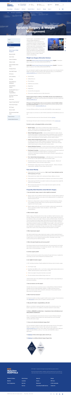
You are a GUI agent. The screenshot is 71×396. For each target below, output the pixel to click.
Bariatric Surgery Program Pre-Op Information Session (42, 60)
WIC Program (11, 107)
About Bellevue (10, 42)
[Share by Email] (65, 47)
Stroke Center (11, 99)
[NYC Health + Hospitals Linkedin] (59, 394)
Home (9, 39)
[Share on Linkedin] (65, 50)
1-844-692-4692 (31, 299)
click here (53, 117)
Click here (30, 334)
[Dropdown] (19, 42)
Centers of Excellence (13, 59)
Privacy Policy (26, 393)
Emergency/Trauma (12, 68)
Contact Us (53, 385)
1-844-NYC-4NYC (23, 5)
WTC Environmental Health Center (13, 113)
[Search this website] (59, 9)
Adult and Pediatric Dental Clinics (13, 65)
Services (23, 385)
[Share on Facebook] (65, 42)
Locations (24, 380)
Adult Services (11, 47)
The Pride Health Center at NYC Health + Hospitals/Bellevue (13, 91)
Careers (49, 9)
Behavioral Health (12, 54)
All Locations (17, 9)
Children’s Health (12, 62)
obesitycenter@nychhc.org (32, 73)
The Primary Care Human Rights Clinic (13, 96)
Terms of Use (31, 393)
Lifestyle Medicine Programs (12, 87)
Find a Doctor (25, 378)
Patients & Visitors (31, 9)
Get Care (23, 9)
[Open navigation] (63, 9)
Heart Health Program (13, 71)
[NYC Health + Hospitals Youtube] (62, 394)
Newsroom (38, 383)
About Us (38, 9)
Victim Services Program (13, 104)
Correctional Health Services (42, 385)
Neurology (11, 79)
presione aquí (57, 120)
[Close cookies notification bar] (67, 1)
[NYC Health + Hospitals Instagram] (57, 394)
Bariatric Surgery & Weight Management (13, 51)
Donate (44, 9)
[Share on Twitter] (65, 45)
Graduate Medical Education (13, 119)
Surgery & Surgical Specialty (14, 102)
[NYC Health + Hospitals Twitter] (54, 394)
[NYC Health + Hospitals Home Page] (10, 5)
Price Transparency (11, 383)
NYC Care (53, 380)
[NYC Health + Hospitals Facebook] (51, 394)
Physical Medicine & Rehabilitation (12, 82)
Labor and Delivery (12, 76)
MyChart (9, 380)
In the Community (54, 383)
